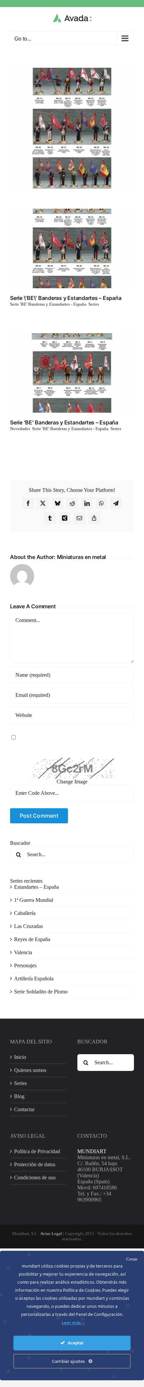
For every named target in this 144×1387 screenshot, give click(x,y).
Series (93, 304)
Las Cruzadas (28, 926)
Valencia (23, 952)
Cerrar (131, 1259)
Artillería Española (34, 978)
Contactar (24, 1109)
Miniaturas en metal (81, 557)
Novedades (20, 428)
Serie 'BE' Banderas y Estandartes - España (48, 304)
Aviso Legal (51, 1233)
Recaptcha (21, 755)
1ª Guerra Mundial (33, 900)
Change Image (72, 781)
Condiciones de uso (35, 1177)
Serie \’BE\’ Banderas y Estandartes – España (65, 298)
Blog (19, 1096)
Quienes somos (30, 1070)
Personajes (25, 965)
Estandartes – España (36, 887)
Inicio (20, 1057)
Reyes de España (32, 939)
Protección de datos (34, 1164)
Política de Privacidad (37, 1151)
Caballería (24, 913)
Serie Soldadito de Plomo (41, 991)
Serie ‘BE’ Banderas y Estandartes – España (64, 422)
